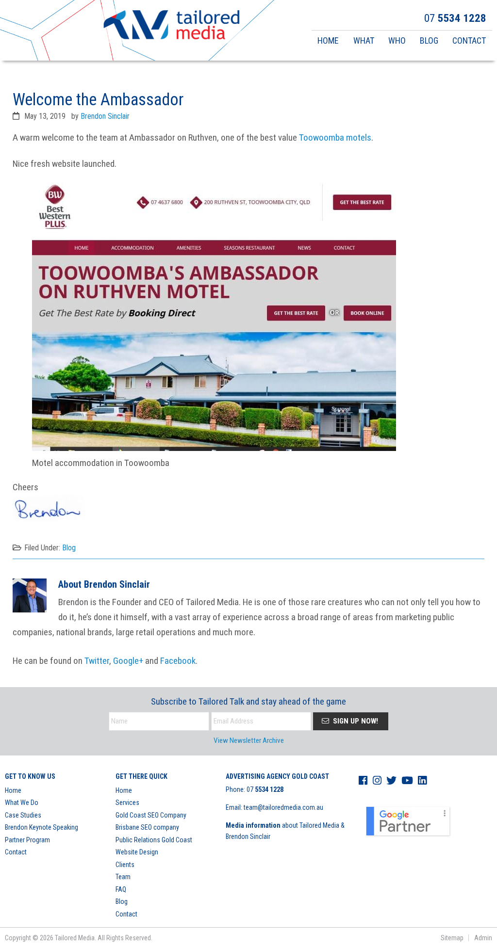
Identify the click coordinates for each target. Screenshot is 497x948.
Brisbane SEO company (147, 827)
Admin (483, 937)
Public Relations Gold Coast (154, 840)
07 (265, 789)
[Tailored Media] (171, 26)
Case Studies (23, 815)
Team (123, 877)
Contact (16, 852)
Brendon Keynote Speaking (41, 827)
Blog (69, 547)
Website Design (137, 852)
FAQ (121, 889)
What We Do (21, 802)
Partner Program (27, 840)
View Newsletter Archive (249, 740)
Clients (125, 864)
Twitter (96, 660)
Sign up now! (354, 721)
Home (13, 790)
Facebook (178, 660)
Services (127, 802)
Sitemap (452, 937)
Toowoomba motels (335, 137)
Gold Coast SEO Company (151, 815)
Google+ (128, 660)
